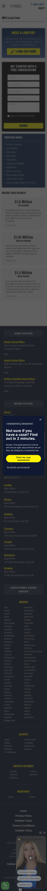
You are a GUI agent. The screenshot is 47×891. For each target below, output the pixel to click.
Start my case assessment (23, 459)
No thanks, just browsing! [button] (18, 467)
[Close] (40, 419)
